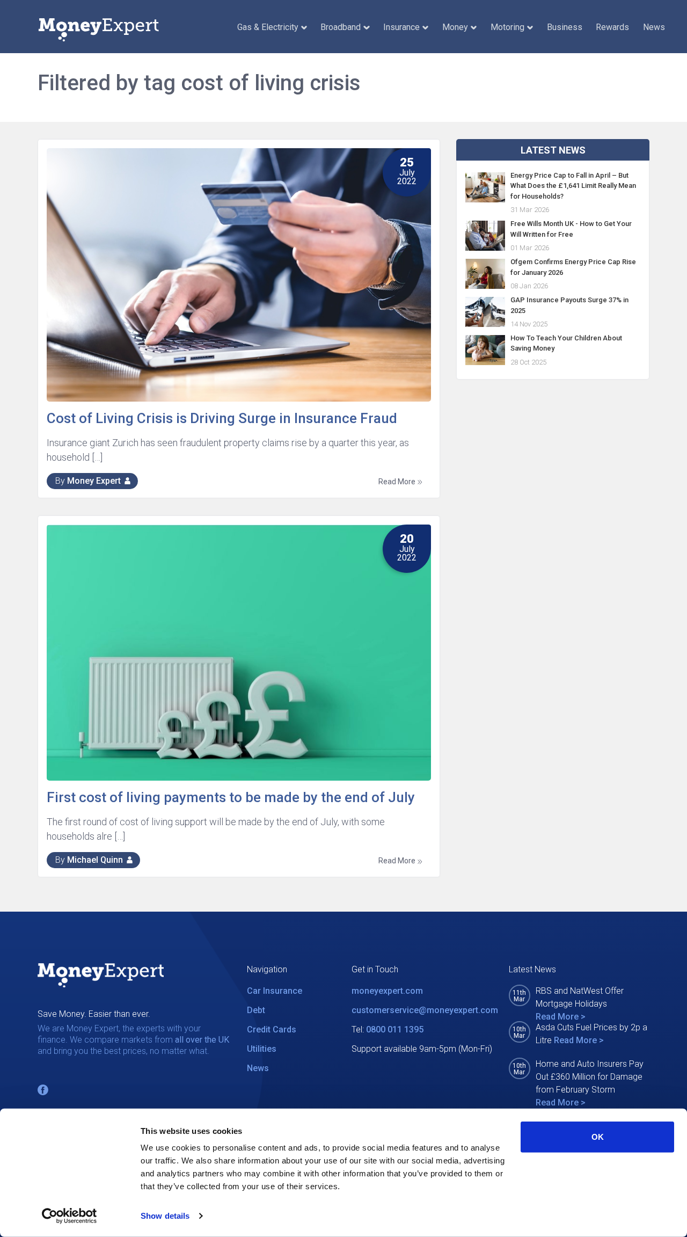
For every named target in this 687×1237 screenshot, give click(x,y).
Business (564, 27)
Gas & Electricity (267, 27)
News (654, 27)
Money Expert (94, 481)
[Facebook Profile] (43, 1090)
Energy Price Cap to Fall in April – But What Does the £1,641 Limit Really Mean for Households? (573, 185)
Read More (397, 481)
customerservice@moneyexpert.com (425, 1010)
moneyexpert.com (387, 991)
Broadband (340, 27)
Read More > (561, 1017)
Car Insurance (274, 991)
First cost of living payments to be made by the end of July (231, 797)
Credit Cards (271, 1029)
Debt (256, 1010)
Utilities (261, 1049)
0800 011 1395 (394, 1029)
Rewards (612, 27)
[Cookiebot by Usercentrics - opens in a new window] (69, 1216)
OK (597, 1136)
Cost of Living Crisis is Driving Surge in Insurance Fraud (222, 418)
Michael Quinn (95, 860)
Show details (165, 1215)
